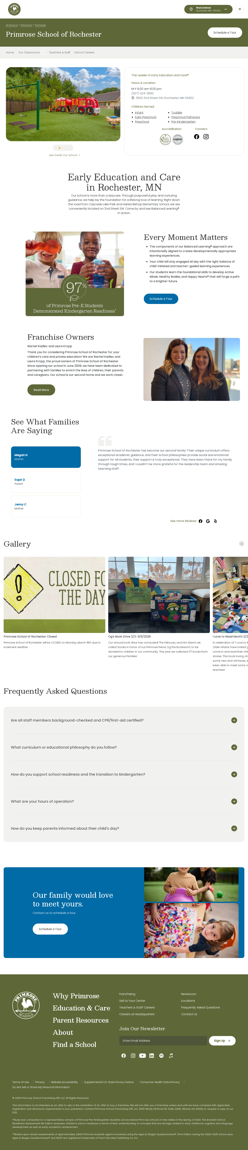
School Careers (84, 52)
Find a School (74, 1044)
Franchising (127, 994)
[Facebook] (196, 136)
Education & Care (81, 1007)
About (63, 1032)
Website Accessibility (64, 1082)
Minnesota (26, 25)
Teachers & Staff (59, 52)
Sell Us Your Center (132, 1001)
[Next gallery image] (241, 543)
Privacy (40, 1082)
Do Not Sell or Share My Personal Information (41, 1087)
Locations (188, 1001)
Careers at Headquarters (137, 1014)
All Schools (12, 25)
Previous (3, 104)
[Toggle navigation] (240, 9)
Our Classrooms (29, 52)
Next (123, 104)
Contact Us (189, 1014)
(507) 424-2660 (142, 93)
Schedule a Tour (225, 32)
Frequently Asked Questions (200, 1007)
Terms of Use (20, 1082)
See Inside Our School (63, 155)
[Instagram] (206, 136)
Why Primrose (76, 995)
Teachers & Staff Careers (137, 1007)
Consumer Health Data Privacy (160, 1082)
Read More (41, 390)
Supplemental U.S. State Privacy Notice (109, 1082)
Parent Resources (80, 1019)
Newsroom (188, 994)
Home (10, 52)
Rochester (40, 25)
